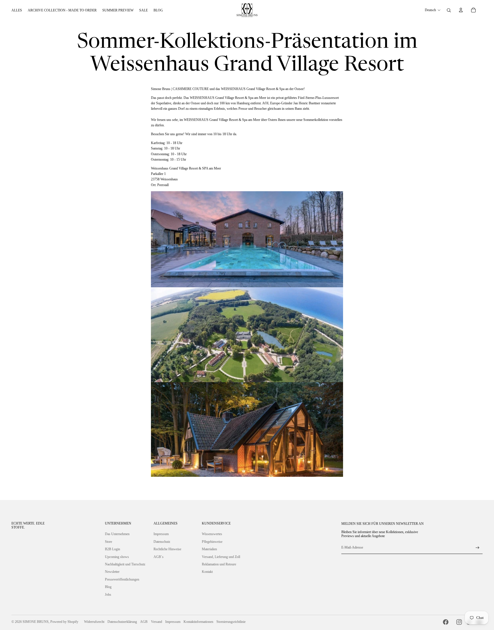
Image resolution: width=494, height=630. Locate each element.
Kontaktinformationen (198, 622)
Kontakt (207, 572)
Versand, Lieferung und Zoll (221, 557)
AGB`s (159, 557)
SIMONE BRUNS (36, 622)
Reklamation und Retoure (219, 564)
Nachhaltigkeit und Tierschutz (125, 564)
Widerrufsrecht (94, 622)
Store (108, 542)
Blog (108, 587)
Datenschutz (162, 542)
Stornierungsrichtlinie (231, 622)
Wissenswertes (212, 534)
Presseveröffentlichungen (122, 579)
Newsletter (112, 572)
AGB (144, 622)
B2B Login (112, 549)
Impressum (161, 534)
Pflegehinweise (212, 542)
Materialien (209, 549)
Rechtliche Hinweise (167, 549)
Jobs (108, 595)
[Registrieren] (478, 548)
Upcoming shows (117, 557)
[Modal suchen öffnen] (449, 10)
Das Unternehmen (117, 534)
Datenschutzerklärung (122, 622)
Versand (156, 622)
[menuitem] (16, 10)
